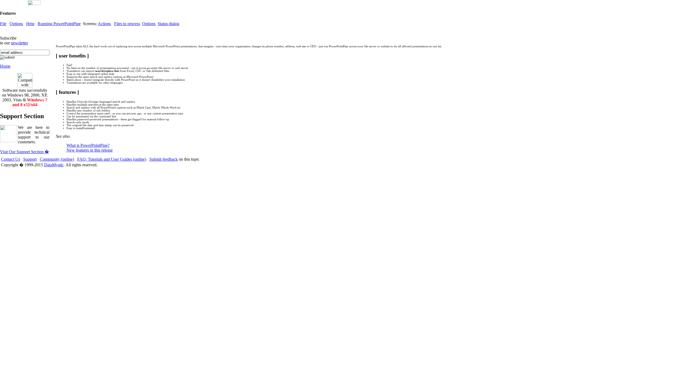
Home (5, 66)
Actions (104, 23)
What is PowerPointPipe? (88, 145)
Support (30, 159)
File (3, 23)
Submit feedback (163, 159)
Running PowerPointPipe (59, 23)
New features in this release (90, 150)
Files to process (127, 23)
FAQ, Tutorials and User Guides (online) (111, 159)
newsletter (19, 43)
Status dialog (168, 23)
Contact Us (10, 159)
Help (30, 23)
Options (16, 23)
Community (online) (57, 159)
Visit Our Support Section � (24, 151)
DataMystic (54, 165)
